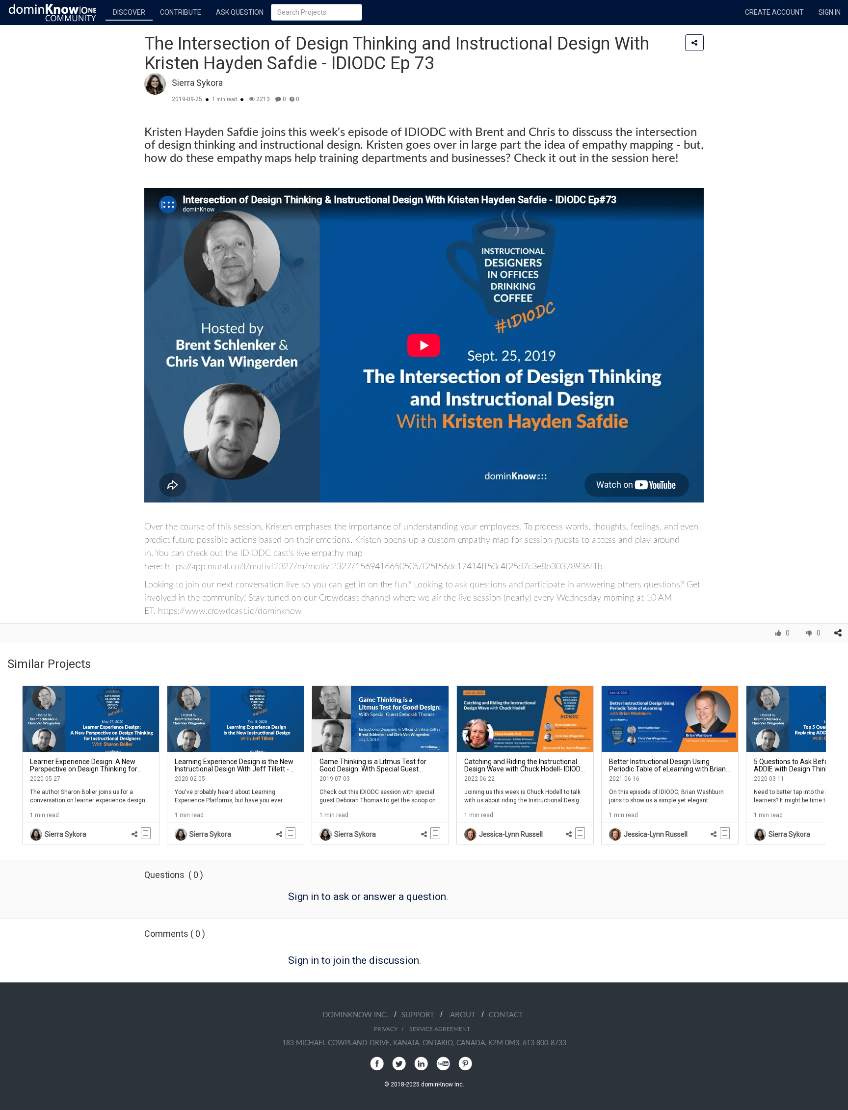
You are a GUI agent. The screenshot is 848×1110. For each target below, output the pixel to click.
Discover (129, 12)
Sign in (830, 12)
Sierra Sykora (197, 83)
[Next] (833, 765)
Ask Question (240, 12)
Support (420, 1015)
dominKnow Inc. (358, 1015)
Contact (506, 1015)
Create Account (774, 12)
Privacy (386, 1029)
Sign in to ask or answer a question (367, 896)
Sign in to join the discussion (353, 960)
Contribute (180, 12)
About (465, 1015)
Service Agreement (439, 1029)
